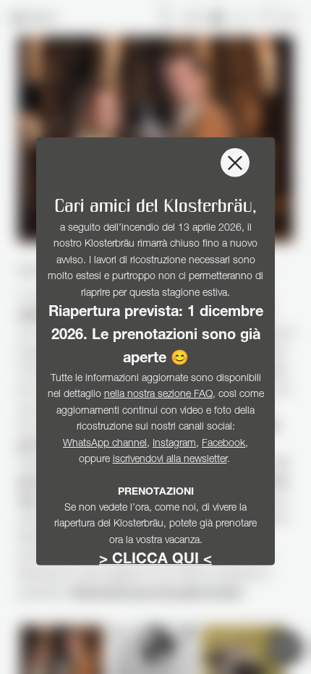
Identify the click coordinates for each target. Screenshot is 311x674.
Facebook (223, 443)
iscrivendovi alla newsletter (170, 460)
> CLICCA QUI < (155, 560)
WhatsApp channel (105, 443)
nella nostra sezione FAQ (158, 395)
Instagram (174, 443)
